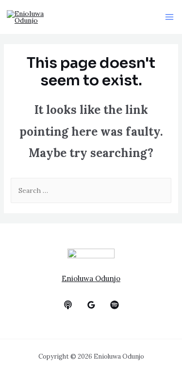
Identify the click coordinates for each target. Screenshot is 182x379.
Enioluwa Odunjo (91, 278)
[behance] (68, 304)
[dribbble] (114, 304)
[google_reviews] (91, 304)
